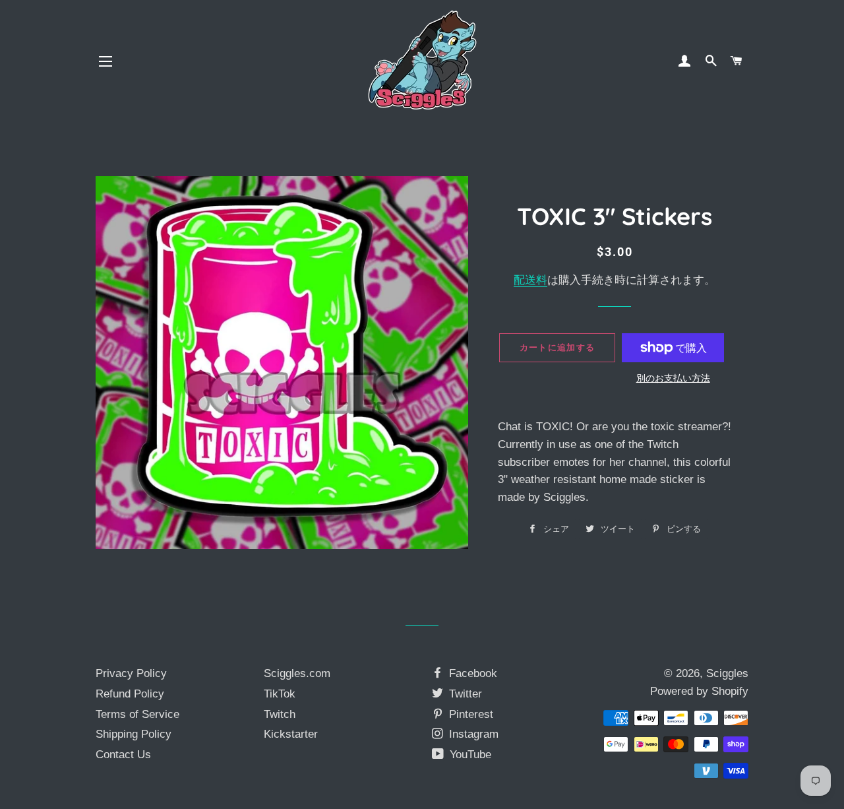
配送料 (530, 280)
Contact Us (123, 754)
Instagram (472, 734)
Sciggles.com (297, 673)
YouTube (468, 754)
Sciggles (727, 673)
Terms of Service (137, 714)
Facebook (471, 673)
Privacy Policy (131, 673)
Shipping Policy (133, 734)
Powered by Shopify (699, 691)
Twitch (279, 714)
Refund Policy (130, 694)
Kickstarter (291, 734)
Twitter (464, 694)
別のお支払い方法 (673, 378)
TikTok (279, 694)
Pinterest (469, 714)
